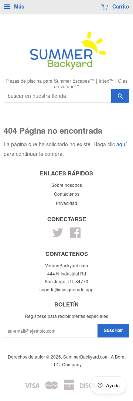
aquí (121, 144)
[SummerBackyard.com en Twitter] (57, 235)
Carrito (120, 6)
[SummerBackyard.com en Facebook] (75, 235)
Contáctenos (66, 194)
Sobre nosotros (66, 185)
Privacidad (66, 203)
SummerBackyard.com (86, 356)
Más (18, 6)
